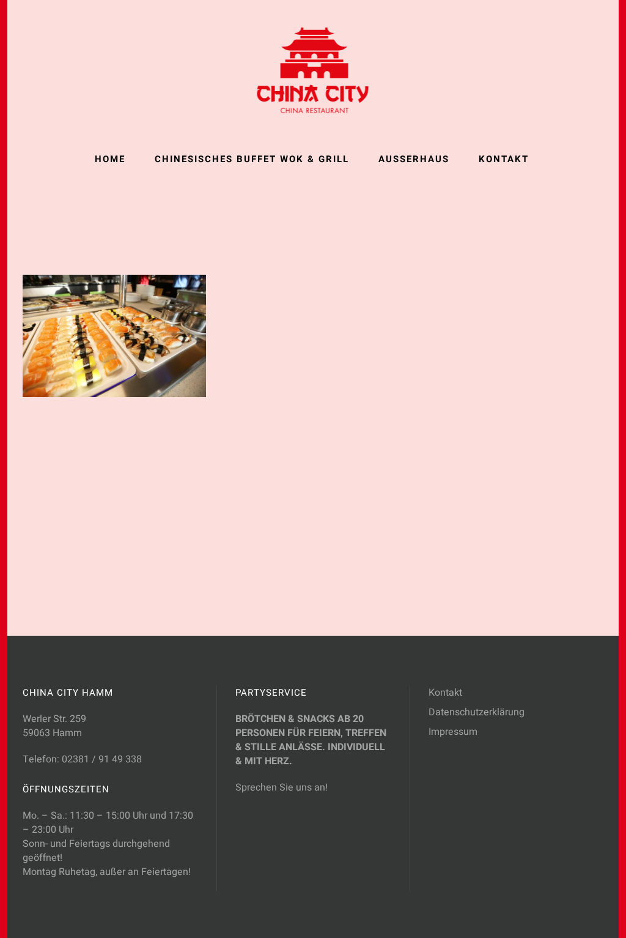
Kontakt (445, 692)
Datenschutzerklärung (477, 712)
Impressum (453, 732)
